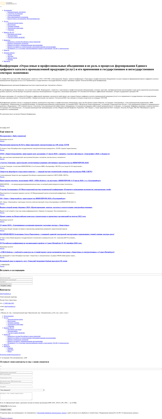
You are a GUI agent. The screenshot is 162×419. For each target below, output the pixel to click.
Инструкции (12, 24)
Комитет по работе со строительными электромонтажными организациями (32, 47)
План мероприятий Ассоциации (18, 17)
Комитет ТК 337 (9, 32)
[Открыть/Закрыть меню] (1, 6)
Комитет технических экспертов (18, 43)
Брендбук (11, 350)
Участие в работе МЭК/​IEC (16, 37)
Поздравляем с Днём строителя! (13, 136)
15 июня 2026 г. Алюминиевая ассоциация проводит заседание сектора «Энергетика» (34, 225)
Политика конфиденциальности (10, 354)
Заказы (10, 54)
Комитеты (7, 40)
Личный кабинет (9, 53)
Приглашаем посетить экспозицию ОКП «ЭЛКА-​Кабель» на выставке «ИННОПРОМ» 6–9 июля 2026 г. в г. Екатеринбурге (50, 181)
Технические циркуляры (15, 28)
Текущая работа (13, 36)
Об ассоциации (9, 316)
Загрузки (10, 56)
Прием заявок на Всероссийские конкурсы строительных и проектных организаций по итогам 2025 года (43, 216)
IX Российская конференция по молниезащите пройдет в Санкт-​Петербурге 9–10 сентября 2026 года (41, 243)
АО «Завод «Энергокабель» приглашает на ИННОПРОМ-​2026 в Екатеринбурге (32, 198)
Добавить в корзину (6, 418)
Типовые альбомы (13, 26)
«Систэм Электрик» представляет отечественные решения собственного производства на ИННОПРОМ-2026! (44, 163)
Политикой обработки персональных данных (51, 413)
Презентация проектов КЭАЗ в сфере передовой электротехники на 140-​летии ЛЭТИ (34, 145)
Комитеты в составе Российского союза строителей (24, 42)
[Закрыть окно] (1, 366)
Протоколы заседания (14, 34)
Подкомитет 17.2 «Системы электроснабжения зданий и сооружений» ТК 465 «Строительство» (38, 48)
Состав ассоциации (14, 15)
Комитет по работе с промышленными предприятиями (25, 45)
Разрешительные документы (17, 12)
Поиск (10, 351)
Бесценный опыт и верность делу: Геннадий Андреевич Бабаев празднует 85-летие (33, 261)
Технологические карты (15, 23)
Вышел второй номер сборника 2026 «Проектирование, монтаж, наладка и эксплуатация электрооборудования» (46, 207)
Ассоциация (8, 10)
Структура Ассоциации (15, 13)
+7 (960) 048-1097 (8, 303)
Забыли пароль (12, 58)
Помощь (10, 59)
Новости (6, 50)
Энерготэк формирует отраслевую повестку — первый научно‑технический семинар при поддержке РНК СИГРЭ (46, 172)
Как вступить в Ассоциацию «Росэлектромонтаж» (24, 18)
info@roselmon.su (5, 294)
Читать (2, 141)
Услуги (6, 21)
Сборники (11, 30)
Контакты (7, 61)
